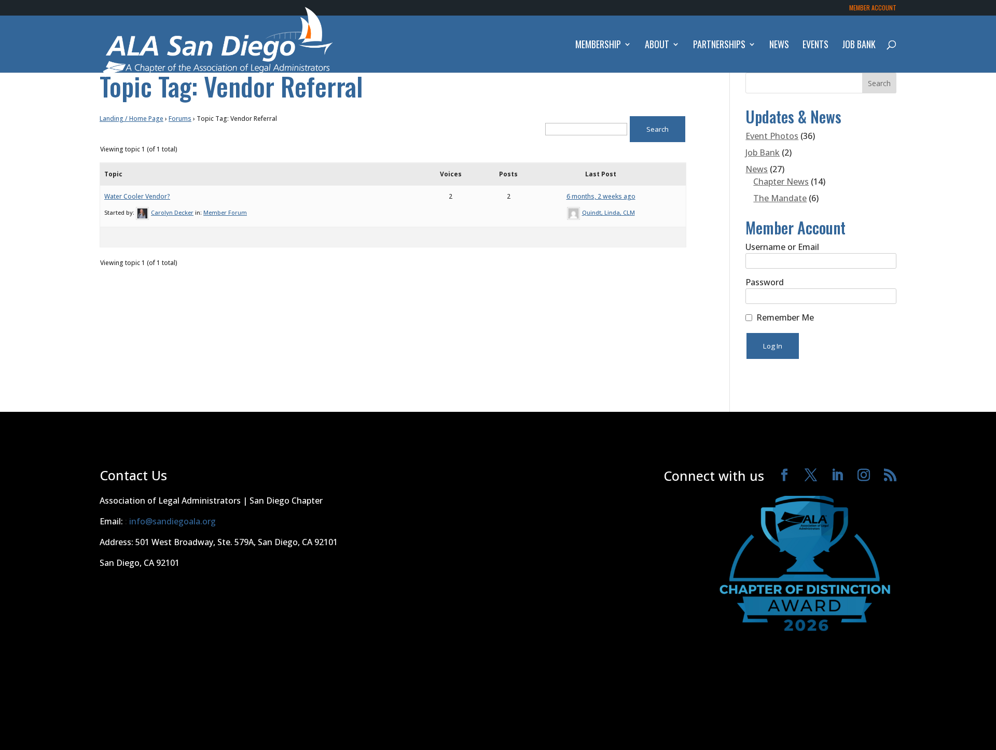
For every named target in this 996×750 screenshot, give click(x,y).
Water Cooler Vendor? (137, 196)
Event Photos (771, 136)
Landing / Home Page (131, 118)
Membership (598, 45)
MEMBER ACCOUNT (872, 8)
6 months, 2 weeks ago (600, 196)
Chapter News (781, 181)
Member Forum (225, 212)
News (779, 45)
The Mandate (780, 198)
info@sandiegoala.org (172, 521)
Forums (180, 118)
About (657, 45)
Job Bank (859, 45)
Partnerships (719, 45)
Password (764, 282)
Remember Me (785, 317)
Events (815, 45)
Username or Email (782, 247)
